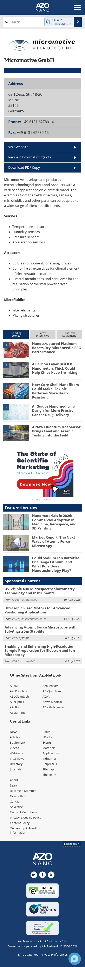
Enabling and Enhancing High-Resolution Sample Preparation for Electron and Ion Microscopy (40, 650)
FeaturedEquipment (69, 334)
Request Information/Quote (29, 157)
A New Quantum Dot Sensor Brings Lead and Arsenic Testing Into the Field (56, 431)
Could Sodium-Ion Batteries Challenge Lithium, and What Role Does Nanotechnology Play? (55, 564)
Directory (16, 764)
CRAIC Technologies (24, 599)
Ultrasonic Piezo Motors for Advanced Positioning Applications (37, 610)
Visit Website (18, 147)
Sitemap (48, 769)
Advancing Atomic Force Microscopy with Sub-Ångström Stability (41, 629)
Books (46, 732)
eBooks (47, 737)
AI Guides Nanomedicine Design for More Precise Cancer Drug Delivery (53, 410)
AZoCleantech (19, 696)
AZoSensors (50, 686)
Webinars (16, 753)
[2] (16, 370)
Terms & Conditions (23, 812)
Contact (15, 801)
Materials (48, 748)
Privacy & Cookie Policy (25, 818)
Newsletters (18, 796)
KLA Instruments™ (23, 661)
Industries (49, 759)
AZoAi (46, 696)
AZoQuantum (51, 691)
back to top (70, 843)
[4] (16, 412)
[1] (16, 349)
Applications (51, 753)
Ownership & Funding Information (25, 830)
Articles (15, 737)
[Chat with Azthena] (74, 959)
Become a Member (23, 791)
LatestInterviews (42, 334)
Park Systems (20, 638)
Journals (15, 769)
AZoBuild (16, 707)
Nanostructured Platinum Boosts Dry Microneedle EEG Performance (56, 347)
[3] (16, 390)
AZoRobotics (18, 691)
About (14, 780)
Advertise (16, 807)
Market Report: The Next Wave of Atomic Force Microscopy (53, 541)
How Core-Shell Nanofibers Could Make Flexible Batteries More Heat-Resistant (55, 391)
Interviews (17, 759)
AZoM (14, 686)
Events (47, 742)
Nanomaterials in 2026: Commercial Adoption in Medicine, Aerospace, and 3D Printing (54, 522)
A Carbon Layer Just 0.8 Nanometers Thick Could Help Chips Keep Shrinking (54, 368)
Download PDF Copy (24, 167)
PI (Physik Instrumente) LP (29, 619)
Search (14, 785)
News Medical (52, 702)
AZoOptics (17, 702)
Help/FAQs (49, 764)
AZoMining (17, 713)
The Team (49, 775)
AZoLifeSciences (53, 707)
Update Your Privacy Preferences (45, 954)
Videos (14, 748)
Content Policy (20, 823)
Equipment (17, 742)
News (14, 732)
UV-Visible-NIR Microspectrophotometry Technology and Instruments (40, 590)
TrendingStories (16, 334)
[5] (16, 432)
